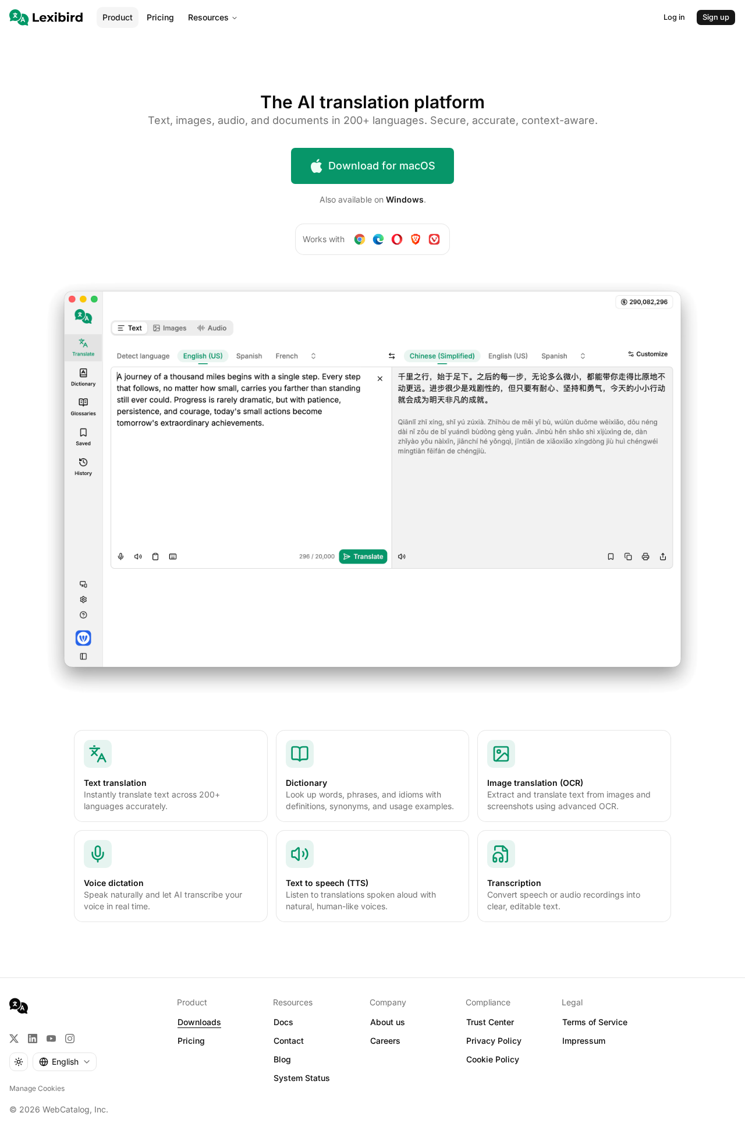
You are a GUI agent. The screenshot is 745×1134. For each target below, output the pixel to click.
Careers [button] (385, 1041)
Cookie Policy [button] (492, 1059)
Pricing (160, 17)
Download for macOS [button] (381, 166)
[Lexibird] (46, 17)
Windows (405, 199)
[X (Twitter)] (14, 1038)
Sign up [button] (716, 17)
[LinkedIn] (32, 1038)
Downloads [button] (199, 1022)
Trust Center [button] (490, 1022)
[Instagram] (69, 1038)
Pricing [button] (191, 1041)
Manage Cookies (37, 1088)
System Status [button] (302, 1078)
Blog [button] (282, 1059)
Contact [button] (289, 1041)
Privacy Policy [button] (494, 1041)
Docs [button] (283, 1022)
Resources (208, 17)
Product (117, 17)
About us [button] (387, 1022)
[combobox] (65, 1062)
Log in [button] (674, 17)
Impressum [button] (583, 1041)
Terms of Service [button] (594, 1022)
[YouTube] (51, 1038)
